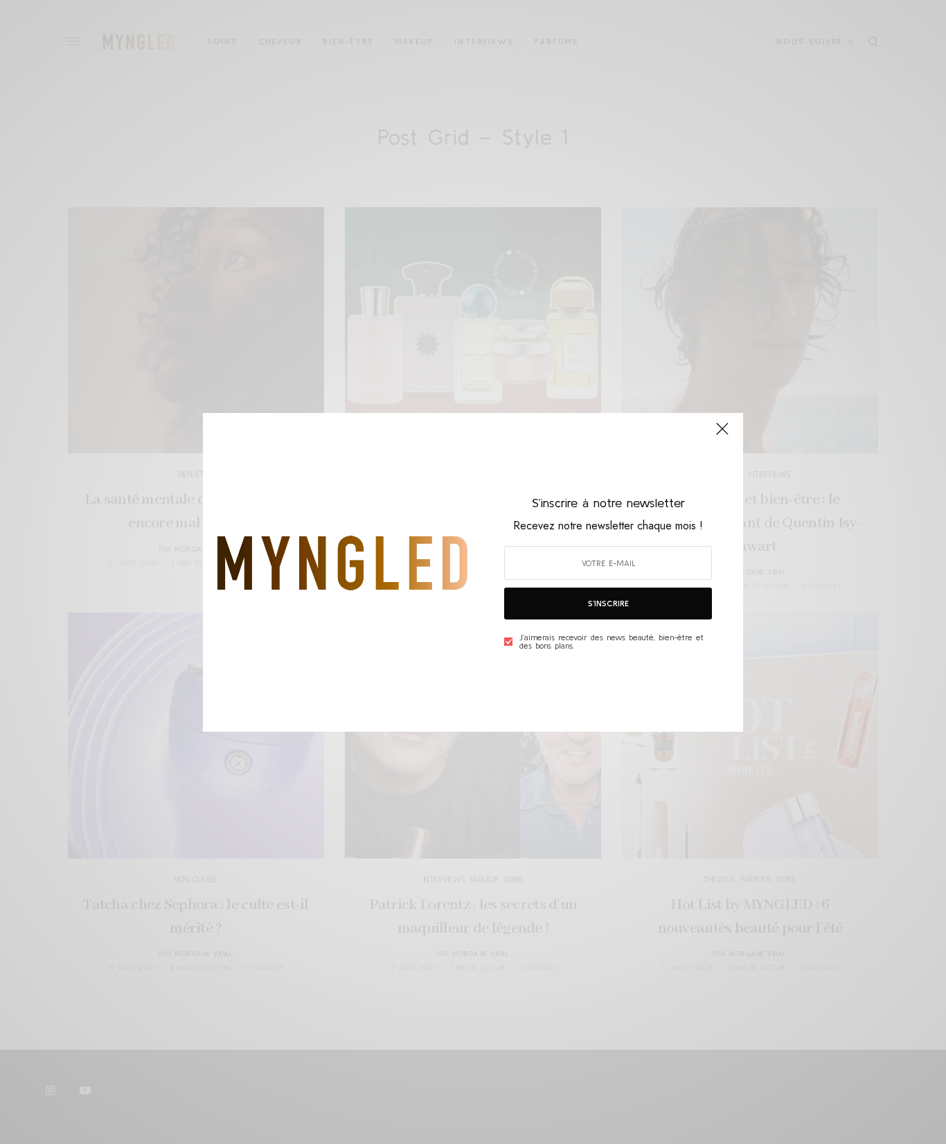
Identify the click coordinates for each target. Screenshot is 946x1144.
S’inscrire (608, 603)
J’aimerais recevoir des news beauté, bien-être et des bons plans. (611, 641)
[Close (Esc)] (722, 435)
